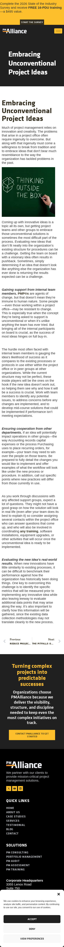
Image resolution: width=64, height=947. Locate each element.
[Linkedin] (20, 788)
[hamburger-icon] (58, 31)
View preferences (32, 938)
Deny (32, 929)
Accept (32, 919)
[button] (58, 894)
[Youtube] (14, 788)
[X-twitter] (8, 788)
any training (29, 531)
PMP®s (23, 293)
